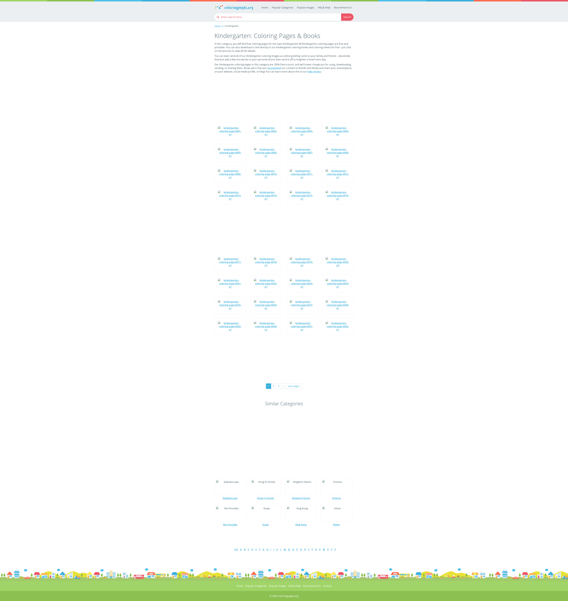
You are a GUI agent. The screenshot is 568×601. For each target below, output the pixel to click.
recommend (274, 68)
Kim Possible (230, 524)
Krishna (336, 498)
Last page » (294, 386)
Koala (265, 524)
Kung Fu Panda (265, 498)
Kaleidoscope (230, 498)
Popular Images (305, 7)
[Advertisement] (284, 100)
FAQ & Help (324, 7)
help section (314, 71)
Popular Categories (282, 7)
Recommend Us (343, 7)
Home (265, 7)
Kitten (336, 524)
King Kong (301, 524)
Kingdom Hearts (301, 498)
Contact (327, 586)
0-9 (236, 549)
